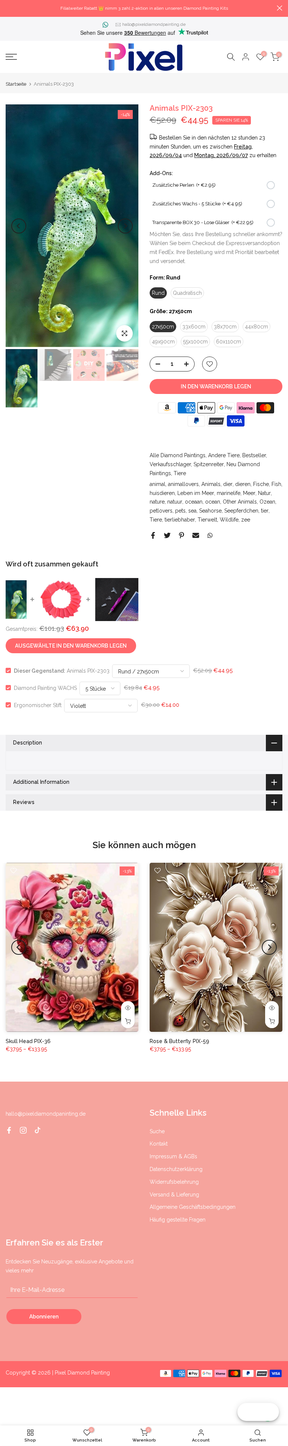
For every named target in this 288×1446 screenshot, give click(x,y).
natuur (174, 502)
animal (157, 484)
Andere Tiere (224, 455)
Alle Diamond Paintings (178, 455)
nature (157, 502)
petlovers (161, 511)
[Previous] (18, 225)
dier (227, 484)
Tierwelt (207, 520)
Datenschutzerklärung (176, 1169)
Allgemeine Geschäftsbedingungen (193, 1207)
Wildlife (229, 520)
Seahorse (210, 511)
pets (180, 511)
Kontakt (159, 1144)
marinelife (228, 493)
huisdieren (162, 493)
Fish (276, 484)
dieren (242, 484)
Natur (264, 493)
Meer (249, 493)
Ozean (267, 502)
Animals (210, 484)
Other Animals (240, 502)
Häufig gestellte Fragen (178, 1220)
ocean (212, 502)
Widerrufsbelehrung (174, 1182)
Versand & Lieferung (174, 1195)
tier (264, 511)
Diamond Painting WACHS (45, 688)
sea (192, 511)
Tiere (180, 473)
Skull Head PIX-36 (28, 1041)
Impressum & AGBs (173, 1156)
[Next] (125, 225)
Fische (261, 484)
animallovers (183, 484)
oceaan (193, 502)
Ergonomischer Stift (38, 705)
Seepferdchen (241, 511)
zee (245, 520)
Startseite (16, 84)
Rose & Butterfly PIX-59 (179, 1041)
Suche (157, 1131)
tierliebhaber (180, 520)
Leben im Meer (195, 493)
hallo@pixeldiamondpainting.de (154, 24)
